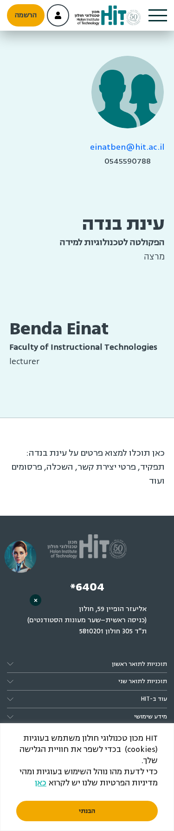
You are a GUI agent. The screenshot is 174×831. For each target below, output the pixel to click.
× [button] (36, 600)
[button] (157, 15)
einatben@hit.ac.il (127, 147)
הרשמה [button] (26, 15)
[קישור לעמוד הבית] (108, 15)
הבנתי (87, 811)
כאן (40, 783)
